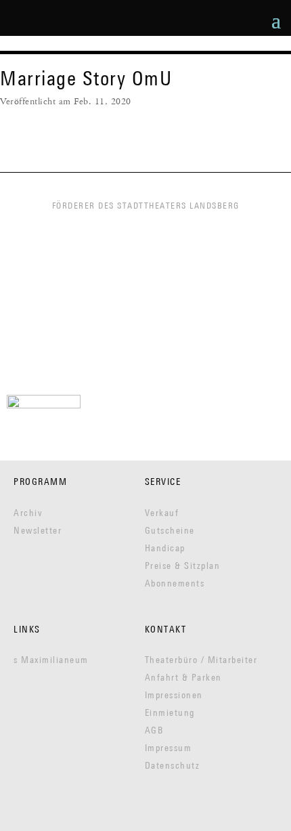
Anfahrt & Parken (183, 677)
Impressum (168, 747)
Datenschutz (172, 765)
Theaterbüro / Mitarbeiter (201, 659)
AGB (154, 730)
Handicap (165, 547)
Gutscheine (170, 530)
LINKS (27, 629)
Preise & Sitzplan (183, 565)
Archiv (28, 512)
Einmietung (170, 712)
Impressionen (174, 694)
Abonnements (175, 583)
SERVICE (163, 481)
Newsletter (38, 530)
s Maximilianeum (51, 659)
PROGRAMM (40, 481)
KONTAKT (166, 629)
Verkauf (162, 512)
